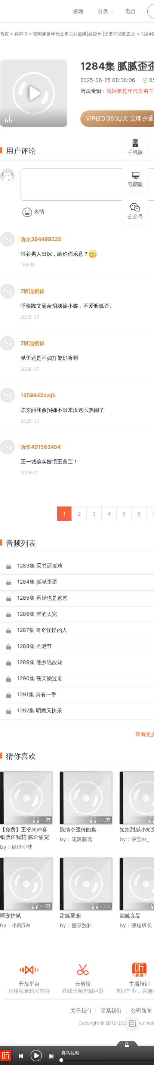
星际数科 (81, 925)
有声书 (21, 34)
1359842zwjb (38, 395)
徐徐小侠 (22, 846)
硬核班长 (141, 925)
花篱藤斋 (81, 839)
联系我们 (111, 1010)
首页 (4, 34)
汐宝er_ (140, 839)
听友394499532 (41, 239)
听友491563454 (41, 447)
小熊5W (21, 925)
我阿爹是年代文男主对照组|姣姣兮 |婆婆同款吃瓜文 (84, 34)
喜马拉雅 (29, 11)
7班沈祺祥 (32, 291)
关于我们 (80, 1010)
